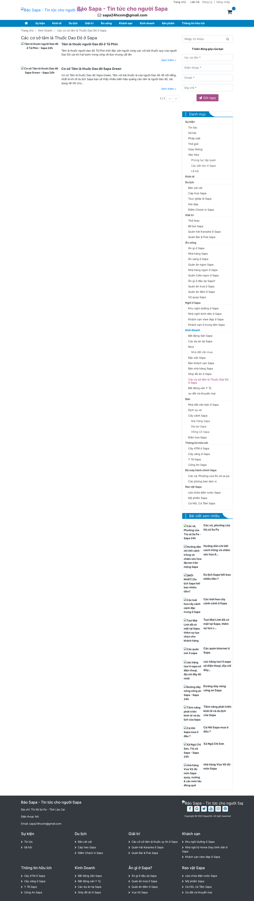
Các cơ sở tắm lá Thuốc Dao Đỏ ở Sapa (81, 30)
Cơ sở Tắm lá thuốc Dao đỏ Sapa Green (91, 69)
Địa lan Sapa (198, 426)
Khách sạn (125, 23)
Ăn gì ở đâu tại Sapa (144, 875)
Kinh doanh (147, 23)
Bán (187, 399)
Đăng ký (207, 2)
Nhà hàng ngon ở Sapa (203, 270)
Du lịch (73, 23)
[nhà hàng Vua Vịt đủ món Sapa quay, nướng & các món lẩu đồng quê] (193, 775)
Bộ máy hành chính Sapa (200, 470)
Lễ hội (195, 171)
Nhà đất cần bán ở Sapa (203, 404)
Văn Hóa (193, 154)
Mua (191, 346)
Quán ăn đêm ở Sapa (201, 291)
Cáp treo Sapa (197, 193)
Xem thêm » (168, 60)
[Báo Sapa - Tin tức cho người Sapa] (51, 10)
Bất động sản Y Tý (199, 388)
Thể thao (194, 220)
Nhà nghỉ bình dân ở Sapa (204, 313)
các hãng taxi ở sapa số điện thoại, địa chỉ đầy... (217, 666)
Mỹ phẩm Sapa (197, 497)
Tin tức (192, 127)
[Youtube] (211, 809)
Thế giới (193, 143)
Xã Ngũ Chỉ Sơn (213, 743)
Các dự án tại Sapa (200, 341)
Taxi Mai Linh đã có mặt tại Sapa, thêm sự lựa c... (216, 624)
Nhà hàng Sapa (198, 253)
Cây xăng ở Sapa (199, 454)
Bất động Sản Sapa (200, 335)
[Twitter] (204, 809)
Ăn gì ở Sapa (196, 248)
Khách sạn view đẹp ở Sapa (206, 319)
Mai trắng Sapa (200, 421)
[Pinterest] (225, 809)
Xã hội (192, 132)
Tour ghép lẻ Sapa (199, 198)
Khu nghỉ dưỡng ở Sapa (203, 308)
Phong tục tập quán (203, 160)
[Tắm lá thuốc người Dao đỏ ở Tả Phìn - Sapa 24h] (40, 45)
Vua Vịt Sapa (140, 892)
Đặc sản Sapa (196, 357)
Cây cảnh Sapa (197, 415)
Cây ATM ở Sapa (198, 448)
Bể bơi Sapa (195, 226)
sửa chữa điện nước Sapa (204, 492)
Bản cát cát (195, 187)
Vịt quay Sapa (197, 297)
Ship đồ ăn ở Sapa (199, 373)
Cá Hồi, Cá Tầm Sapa (201, 503)
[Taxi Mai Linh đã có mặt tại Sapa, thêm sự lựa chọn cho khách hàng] (193, 630)
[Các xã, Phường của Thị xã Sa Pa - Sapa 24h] (193, 532)
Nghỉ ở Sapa (192, 302)
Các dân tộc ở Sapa (203, 165)
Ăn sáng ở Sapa (198, 259)
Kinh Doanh (45, 30)
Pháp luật (194, 138)
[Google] (197, 809)
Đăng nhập (223, 2)
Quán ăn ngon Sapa (200, 264)
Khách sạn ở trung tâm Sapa (206, 324)
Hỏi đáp (193, 204)
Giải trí (89, 23)
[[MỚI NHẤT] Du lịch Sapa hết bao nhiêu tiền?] (193, 583)
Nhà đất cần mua (202, 352)
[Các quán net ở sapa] (193, 650)
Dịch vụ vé (195, 410)
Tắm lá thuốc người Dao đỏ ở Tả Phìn (89, 44)
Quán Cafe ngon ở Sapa (203, 275)
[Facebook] (190, 809)
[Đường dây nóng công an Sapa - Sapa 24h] (193, 692)
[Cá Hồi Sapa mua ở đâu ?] (193, 731)
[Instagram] (218, 809)
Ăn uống (106, 23)
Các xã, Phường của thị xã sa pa (208, 476)
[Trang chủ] (26, 23)
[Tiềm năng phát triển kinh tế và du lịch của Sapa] (193, 713)
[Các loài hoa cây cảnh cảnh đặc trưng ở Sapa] (193, 605)
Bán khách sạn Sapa (201, 363)
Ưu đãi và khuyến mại (198, 892)
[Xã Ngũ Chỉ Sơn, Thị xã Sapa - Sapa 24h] (193, 750)
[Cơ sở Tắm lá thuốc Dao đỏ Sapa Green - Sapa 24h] (40, 70)
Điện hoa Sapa (197, 437)
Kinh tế (57, 23)
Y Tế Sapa (194, 459)
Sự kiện (40, 23)
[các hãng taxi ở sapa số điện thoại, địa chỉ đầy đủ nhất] (193, 670)
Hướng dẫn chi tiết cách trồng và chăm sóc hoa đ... (216, 550)
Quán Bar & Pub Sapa (201, 237)
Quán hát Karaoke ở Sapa (204, 231)
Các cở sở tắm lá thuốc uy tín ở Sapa (155, 841)
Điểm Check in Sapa (201, 209)
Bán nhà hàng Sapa (200, 368)
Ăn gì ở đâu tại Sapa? (201, 281)
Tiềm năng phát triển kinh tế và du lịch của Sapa (217, 711)
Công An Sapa (197, 464)
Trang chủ (179, 2)
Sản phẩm (168, 23)
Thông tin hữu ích (193, 23)
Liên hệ (194, 2)
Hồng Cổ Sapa (200, 431)
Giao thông (195, 149)
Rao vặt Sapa (193, 486)
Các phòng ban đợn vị (202, 481)
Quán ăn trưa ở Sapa (201, 286)
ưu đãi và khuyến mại (202, 393)
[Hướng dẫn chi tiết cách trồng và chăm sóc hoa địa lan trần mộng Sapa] (193, 556)
